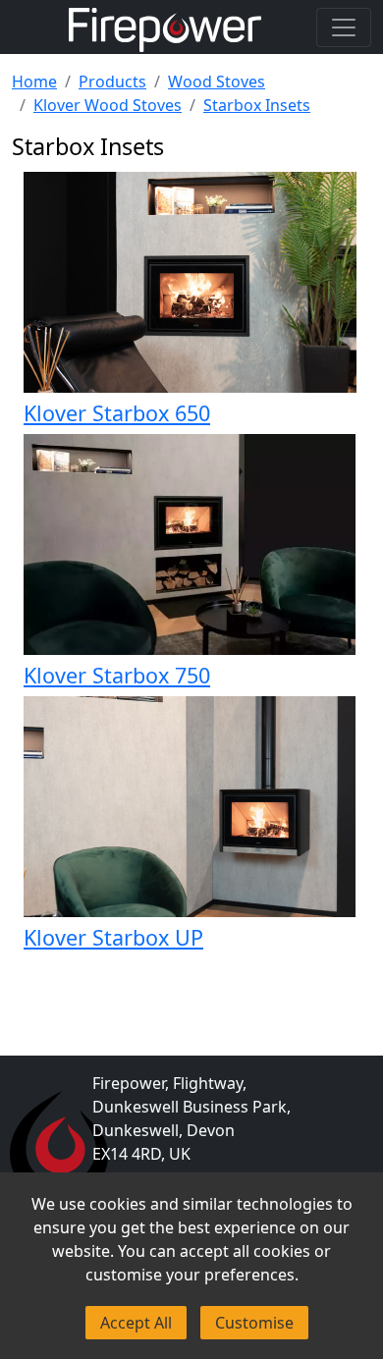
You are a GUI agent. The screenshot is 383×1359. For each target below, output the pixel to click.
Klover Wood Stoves (107, 105)
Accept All (136, 1322)
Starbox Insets (256, 105)
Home (34, 81)
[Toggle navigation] (343, 27)
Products (112, 81)
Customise (254, 1322)
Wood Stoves (216, 81)
